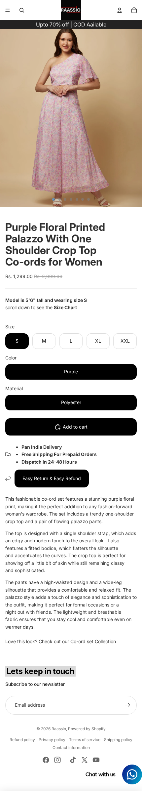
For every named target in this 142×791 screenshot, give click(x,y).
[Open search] (22, 10)
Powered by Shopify (87, 728)
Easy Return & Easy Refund (51, 478)
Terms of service (84, 739)
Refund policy (22, 739)
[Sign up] (127, 705)
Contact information (71, 747)
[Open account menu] (119, 10)
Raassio (59, 728)
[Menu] (7, 10)
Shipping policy (118, 739)
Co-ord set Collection (93, 641)
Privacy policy (52, 739)
